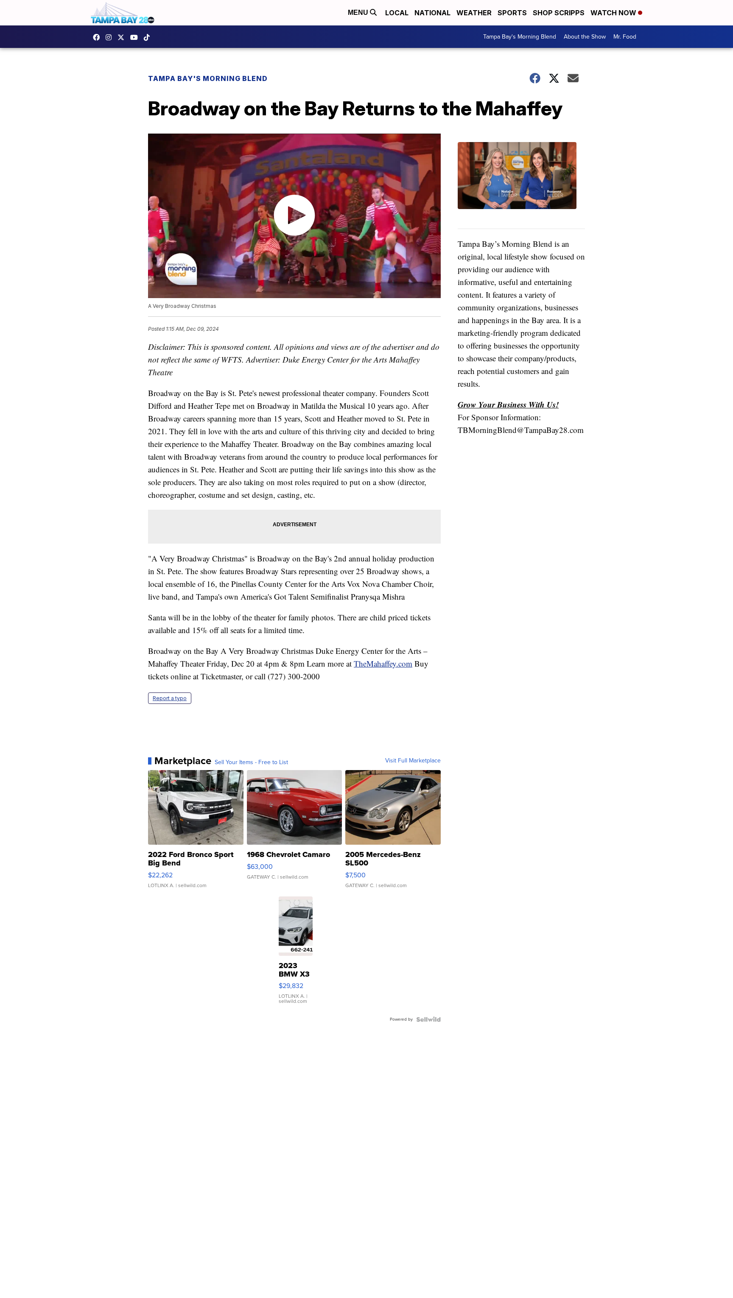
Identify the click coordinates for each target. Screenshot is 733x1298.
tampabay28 (123, 37)
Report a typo (170, 698)
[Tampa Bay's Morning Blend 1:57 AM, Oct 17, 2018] (521, 185)
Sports (512, 12)
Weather (474, 12)
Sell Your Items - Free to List (251, 762)
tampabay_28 (111, 37)
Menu (359, 12)
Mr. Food (624, 36)
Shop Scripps (559, 12)
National (432, 12)
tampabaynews (98, 37)
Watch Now (614, 12)
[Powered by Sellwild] (428, 1019)
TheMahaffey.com (383, 663)
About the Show (585, 36)
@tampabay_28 (149, 37)
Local (396, 12)
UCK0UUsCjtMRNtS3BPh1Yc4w (136, 37)
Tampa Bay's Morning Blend (519, 36)
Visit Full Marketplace (413, 761)
